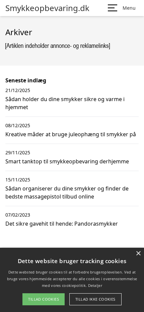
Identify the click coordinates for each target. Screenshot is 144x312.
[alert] (72, 280)
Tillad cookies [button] (43, 299)
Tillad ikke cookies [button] (95, 299)
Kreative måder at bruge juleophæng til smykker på (70, 134)
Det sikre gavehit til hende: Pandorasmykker (61, 223)
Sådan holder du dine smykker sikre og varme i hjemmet (65, 103)
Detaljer (95, 285)
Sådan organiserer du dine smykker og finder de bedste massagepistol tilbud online (67, 192)
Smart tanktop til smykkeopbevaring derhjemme (67, 161)
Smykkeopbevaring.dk (47, 8)
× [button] (138, 253)
